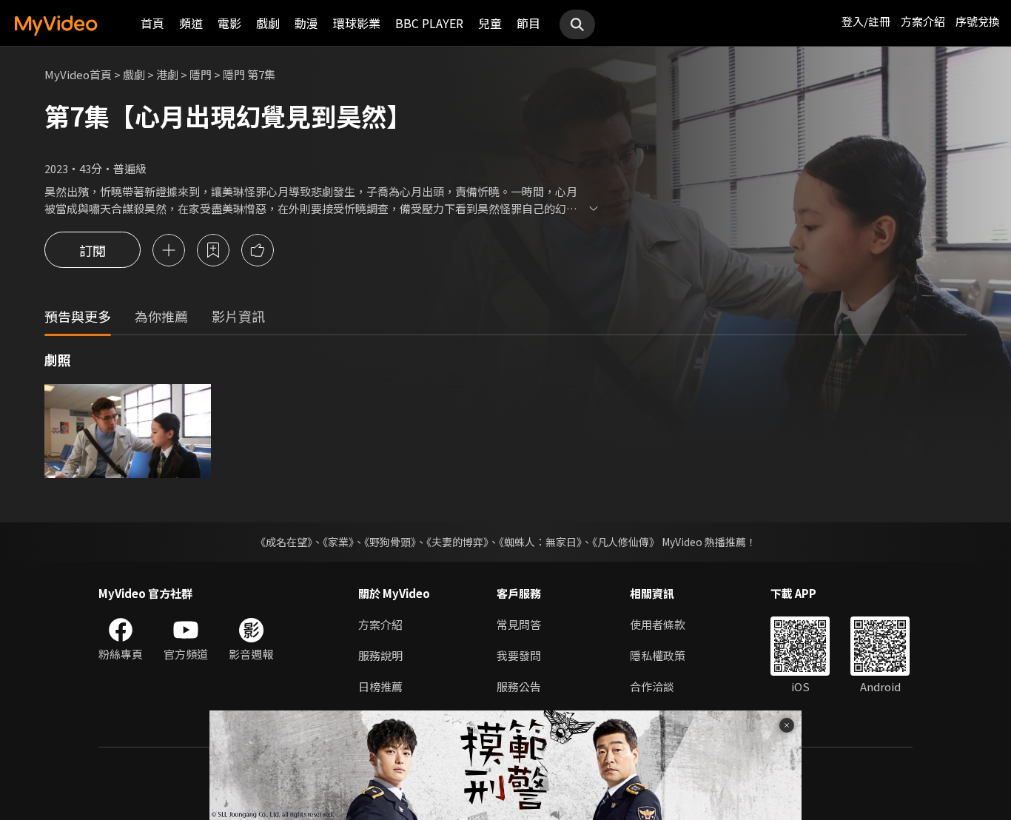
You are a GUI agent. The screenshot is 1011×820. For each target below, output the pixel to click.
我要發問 (519, 655)
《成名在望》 (283, 541)
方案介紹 (923, 21)
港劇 (167, 74)
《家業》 (338, 541)
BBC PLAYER (429, 23)
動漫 (306, 23)
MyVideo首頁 (78, 74)
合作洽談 (652, 686)
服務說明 (380, 655)
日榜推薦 (380, 686)
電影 (229, 23)
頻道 (191, 23)
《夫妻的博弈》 (457, 541)
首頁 (152, 23)
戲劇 (268, 23)
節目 (528, 23)
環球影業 (356, 23)
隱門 (200, 74)
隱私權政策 (657, 655)
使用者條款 (657, 624)
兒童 (490, 23)
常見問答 (519, 624)
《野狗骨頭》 (390, 541)
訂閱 (92, 250)
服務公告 (519, 686)
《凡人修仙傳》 (625, 541)
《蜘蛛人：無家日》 (540, 541)
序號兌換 (977, 21)
